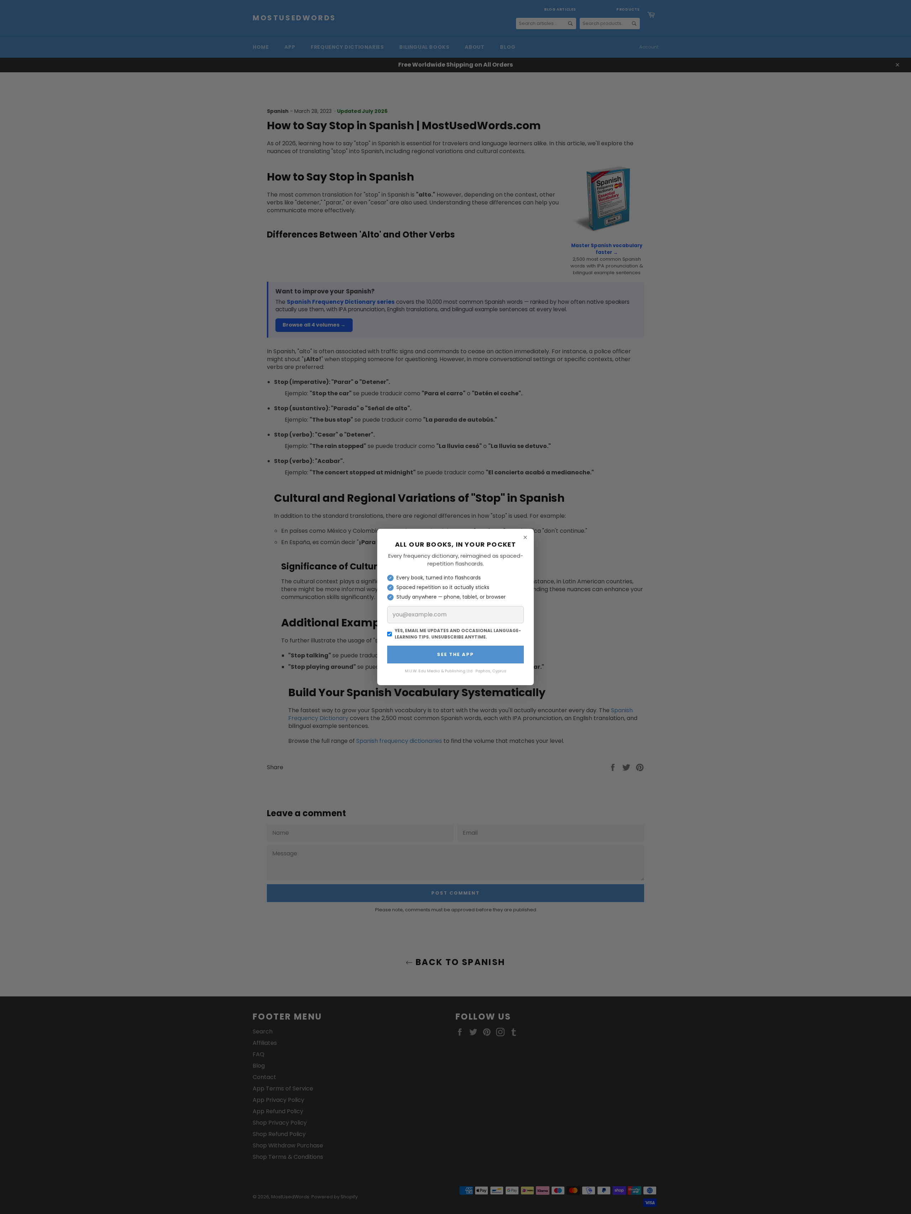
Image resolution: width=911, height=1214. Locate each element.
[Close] (525, 537)
